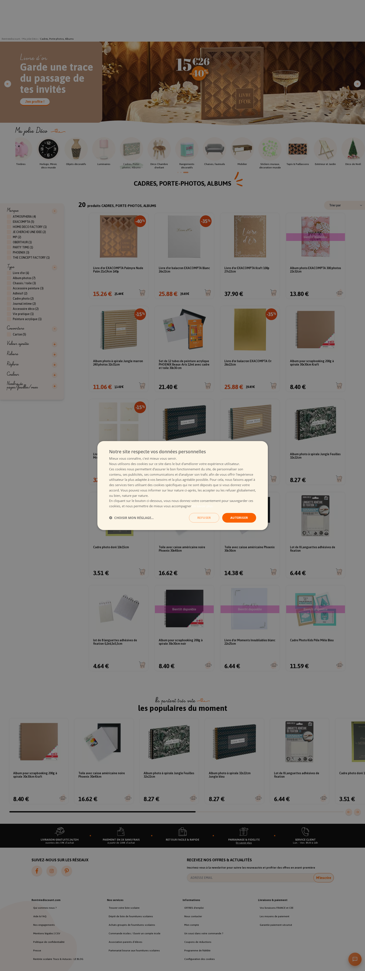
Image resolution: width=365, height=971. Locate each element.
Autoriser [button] (239, 518)
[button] (131, 517)
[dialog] (182, 485)
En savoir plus (202, 506)
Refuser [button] (204, 518)
